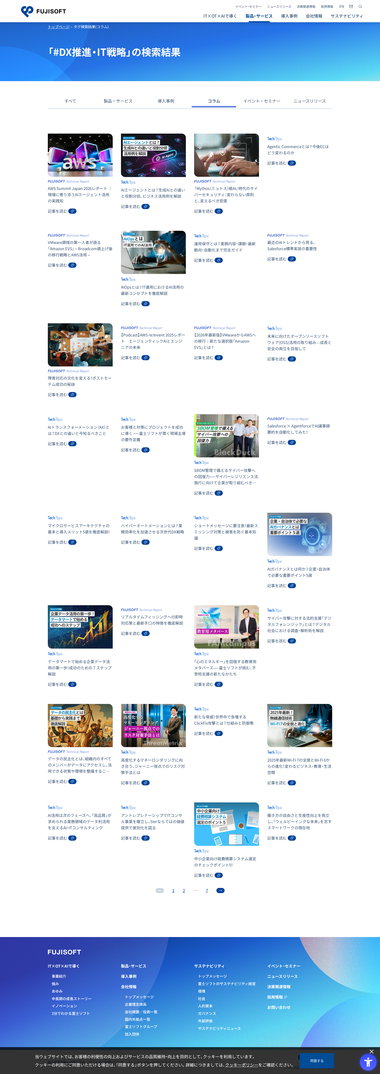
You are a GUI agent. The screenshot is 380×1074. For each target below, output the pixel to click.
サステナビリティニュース (219, 1028)
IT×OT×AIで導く (64, 966)
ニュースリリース (279, 6)
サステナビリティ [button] (347, 16)
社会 (201, 998)
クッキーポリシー (241, 1065)
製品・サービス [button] (259, 16)
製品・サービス (118, 101)
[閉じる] (371, 1051)
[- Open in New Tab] (342, 6)
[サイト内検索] (360, 6)
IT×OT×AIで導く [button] (220, 16)
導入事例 (289, 16)
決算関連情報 (306, 6)
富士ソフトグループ (141, 1026)
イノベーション (64, 1005)
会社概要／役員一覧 (141, 1011)
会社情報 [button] (314, 16)
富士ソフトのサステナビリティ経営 (227, 983)
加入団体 (132, 1034)
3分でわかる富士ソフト (71, 1013)
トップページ (59, 26)
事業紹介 (59, 976)
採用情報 (327, 6)
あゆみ (57, 991)
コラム (214, 101)
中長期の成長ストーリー (72, 998)
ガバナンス (207, 1013)
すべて (70, 101)
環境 (201, 991)
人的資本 (205, 1005)
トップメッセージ (139, 996)
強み (55, 983)
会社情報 (128, 986)
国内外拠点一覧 (137, 1019)
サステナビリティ (209, 966)
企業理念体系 (136, 1004)
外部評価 (205, 1020)
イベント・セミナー (248, 6)
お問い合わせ (279, 1007)
